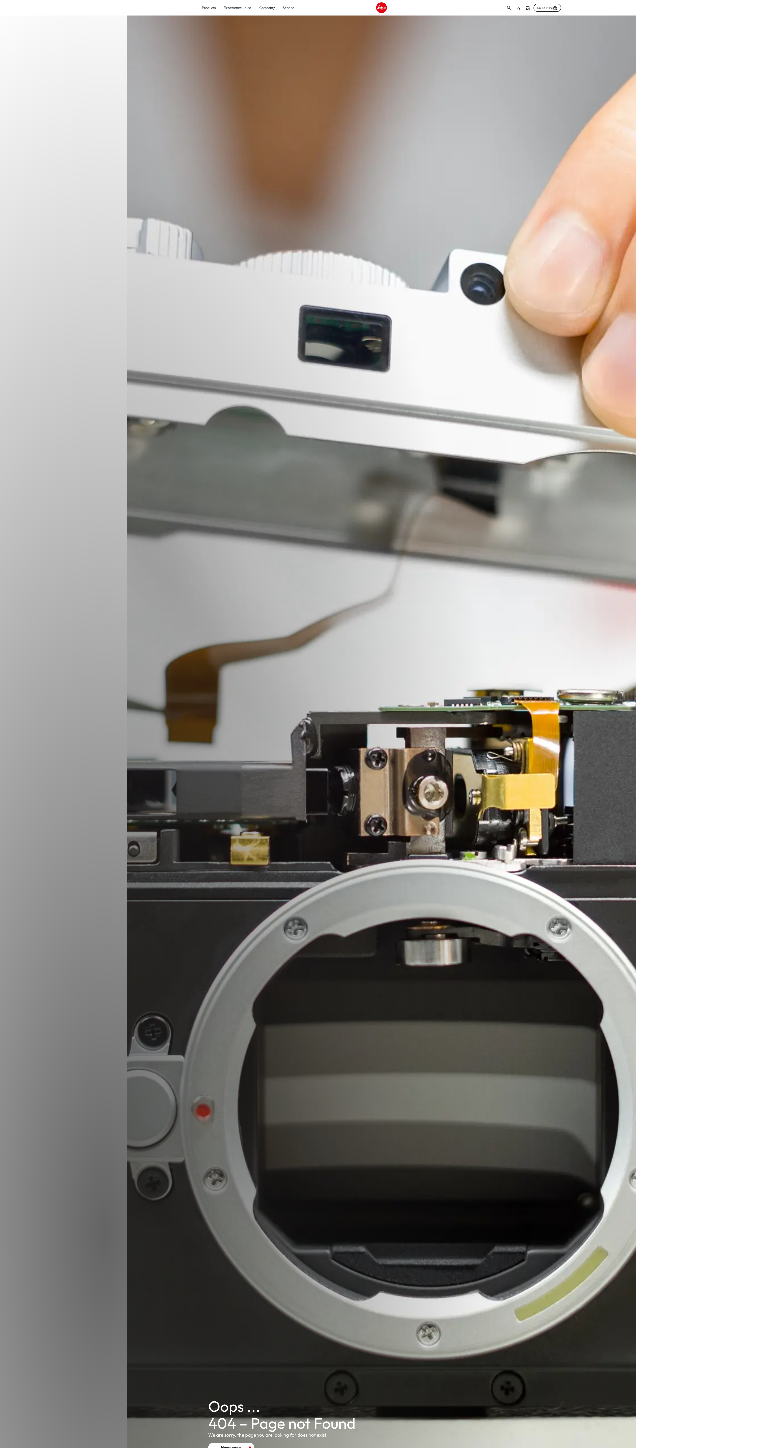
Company (267, 7)
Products (209, 7)
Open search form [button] (509, 7)
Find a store (528, 8)
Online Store (545, 8)
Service (288, 7)
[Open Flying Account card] (518, 7)
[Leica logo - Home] (381, 7)
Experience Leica (237, 7)
